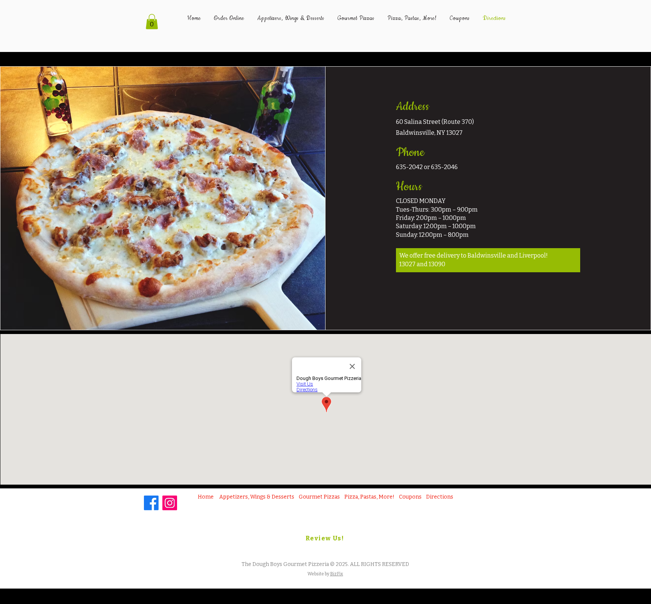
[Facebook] (151, 503)
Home (206, 497)
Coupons (410, 497)
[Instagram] (169, 503)
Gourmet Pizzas (319, 497)
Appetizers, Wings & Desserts (256, 497)
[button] (151, 21)
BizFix (336, 574)
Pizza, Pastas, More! (369, 497)
